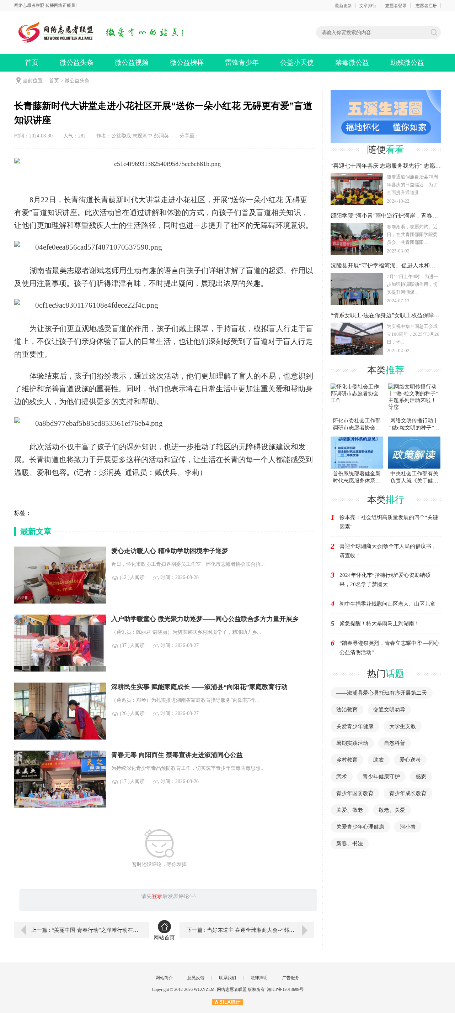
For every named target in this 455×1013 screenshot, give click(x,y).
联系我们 (227, 977)
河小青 (408, 827)
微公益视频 (132, 62)
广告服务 (290, 977)
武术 (341, 776)
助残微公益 (407, 62)
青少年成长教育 (408, 793)
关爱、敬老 (349, 810)
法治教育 (347, 709)
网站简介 (164, 977)
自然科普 (394, 743)
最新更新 (343, 5)
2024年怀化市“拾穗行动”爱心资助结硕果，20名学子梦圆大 (384, 579)
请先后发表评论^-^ (168, 896)
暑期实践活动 (352, 743)
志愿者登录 (396, 5)
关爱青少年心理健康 (360, 827)
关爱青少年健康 (355, 726)
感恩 (421, 776)
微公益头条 (76, 62)
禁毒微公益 (352, 62)
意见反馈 (195, 977)
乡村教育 (347, 760)
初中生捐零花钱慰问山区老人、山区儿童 (387, 604)
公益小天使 (297, 62)
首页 (31, 62)
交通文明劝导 (389, 709)
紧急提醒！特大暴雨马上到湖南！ (379, 623)
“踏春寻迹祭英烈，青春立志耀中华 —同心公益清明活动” (389, 647)
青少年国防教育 (355, 793)
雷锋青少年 (242, 62)
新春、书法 (349, 843)
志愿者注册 (426, 5)
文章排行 (367, 5)
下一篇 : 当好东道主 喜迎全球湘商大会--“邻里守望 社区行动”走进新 (250, 930)
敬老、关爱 (392, 810)
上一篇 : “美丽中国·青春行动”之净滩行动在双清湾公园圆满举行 (85, 930)
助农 (378, 760)
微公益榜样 (187, 62)
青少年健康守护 (381, 776)
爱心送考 (410, 760)
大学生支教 (402, 726)
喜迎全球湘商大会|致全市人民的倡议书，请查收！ (388, 550)
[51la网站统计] (227, 1001)
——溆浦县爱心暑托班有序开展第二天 (381, 693)
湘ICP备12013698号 (285, 989)
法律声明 (259, 977)
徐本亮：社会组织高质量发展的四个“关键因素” (388, 522)
